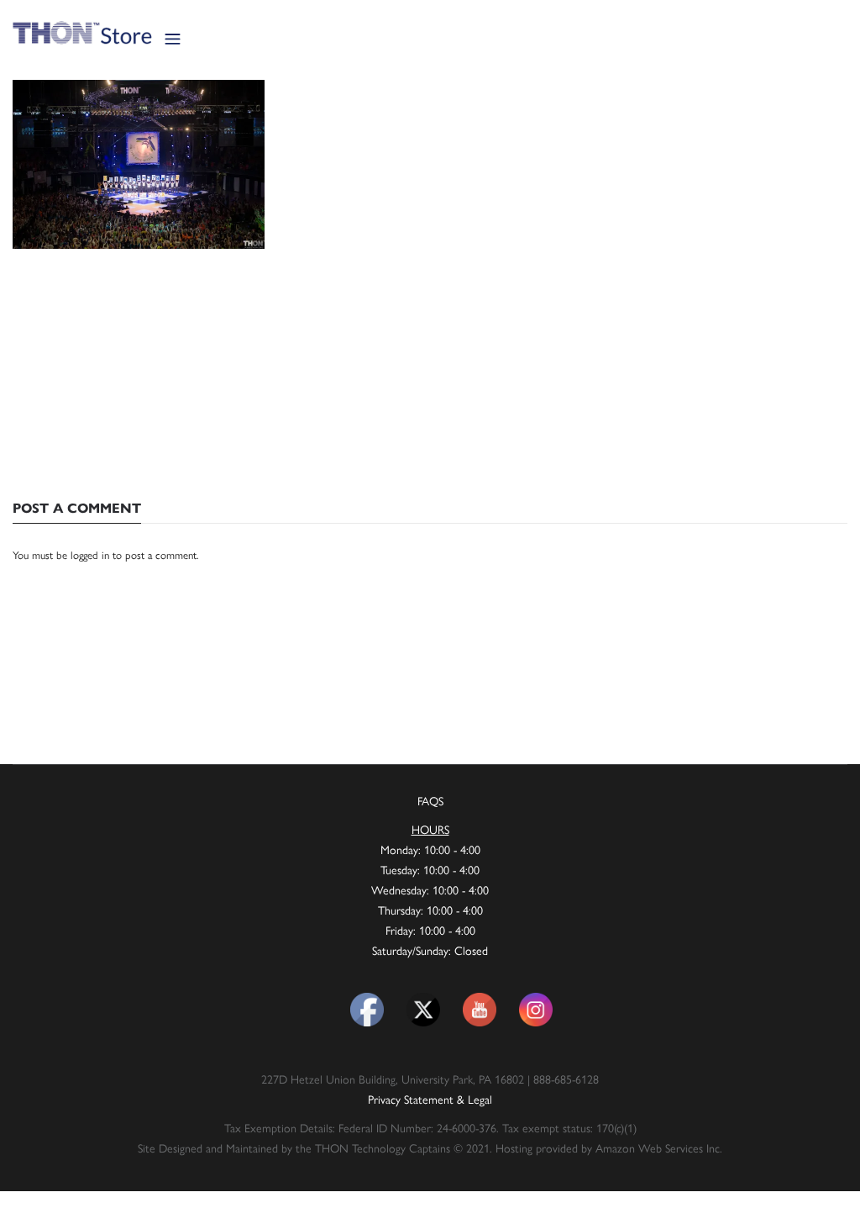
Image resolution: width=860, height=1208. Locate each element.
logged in (90, 554)
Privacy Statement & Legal (430, 1098)
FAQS (430, 800)
